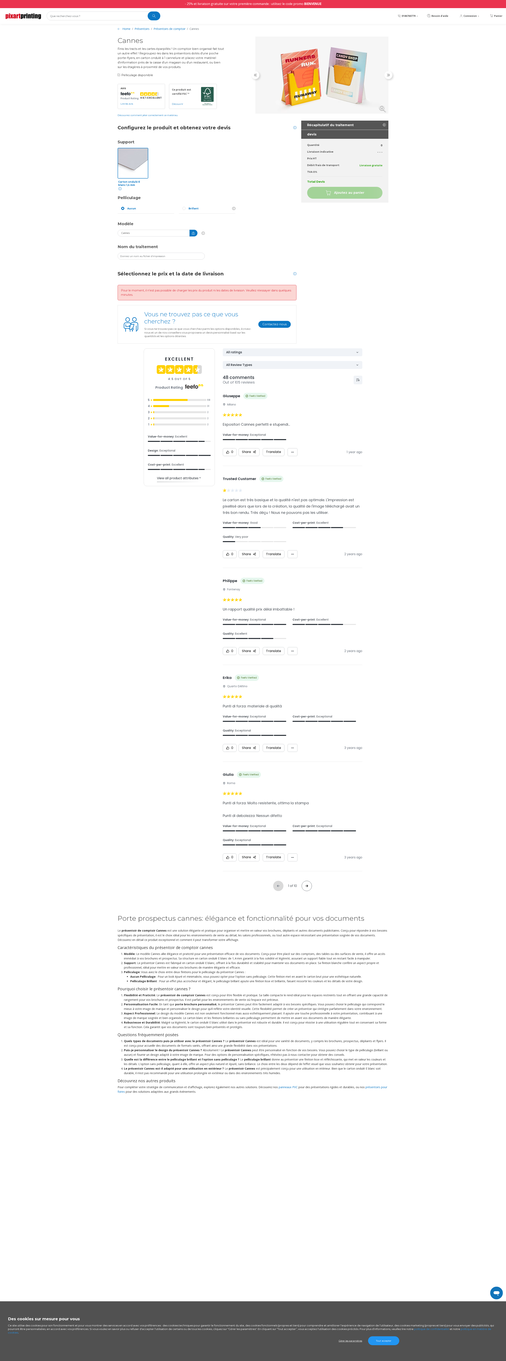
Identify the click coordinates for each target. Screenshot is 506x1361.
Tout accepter (383, 1340)
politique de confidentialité (431, 1329)
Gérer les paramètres (350, 1340)
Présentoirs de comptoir (169, 29)
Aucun (131, 208)
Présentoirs (142, 29)
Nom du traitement (138, 246)
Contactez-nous (274, 324)
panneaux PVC (288, 1087)
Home (126, 29)
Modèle (125, 223)
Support (126, 142)
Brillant (193, 208)
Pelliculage (129, 197)
